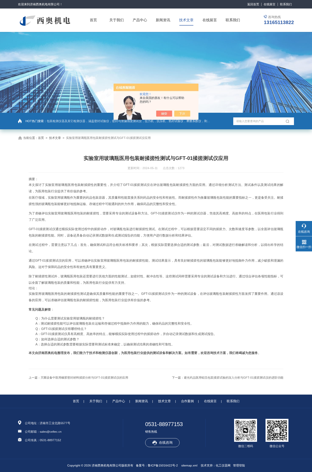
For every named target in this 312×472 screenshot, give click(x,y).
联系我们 (286, 4)
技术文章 (186, 20)
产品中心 (140, 20)
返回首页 (253, 4)
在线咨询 (166, 442)
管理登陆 (239, 465)
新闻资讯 (163, 20)
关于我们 (116, 20)
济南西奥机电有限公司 (45, 4)
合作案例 (187, 401)
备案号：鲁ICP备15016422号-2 (157, 465)
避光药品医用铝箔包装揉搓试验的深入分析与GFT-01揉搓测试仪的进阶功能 (233, 377)
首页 (93, 20)
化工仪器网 (223, 465)
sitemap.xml (189, 465)
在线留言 (269, 4)
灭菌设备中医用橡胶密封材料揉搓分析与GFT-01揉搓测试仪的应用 (84, 377)
